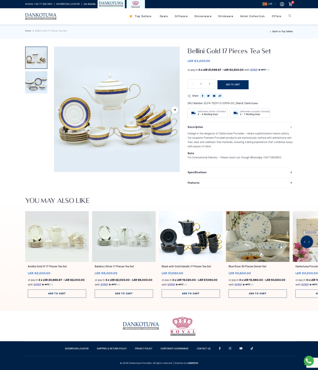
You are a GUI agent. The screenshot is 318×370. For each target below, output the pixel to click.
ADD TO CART (233, 84)
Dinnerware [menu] (203, 16)
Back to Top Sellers (282, 31)
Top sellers (143, 16)
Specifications (197, 172)
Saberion (192, 363)
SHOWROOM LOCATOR (68, 4)
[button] (174, 109)
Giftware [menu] (181, 16)
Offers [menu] (277, 16)
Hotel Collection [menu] (252, 16)
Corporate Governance (174, 348)
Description (195, 127)
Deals (164, 16)
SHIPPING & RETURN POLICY (112, 348)
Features (194, 183)
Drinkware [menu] (226, 16)
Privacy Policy (143, 348)
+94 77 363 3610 (43, 4)
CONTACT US (204, 348)
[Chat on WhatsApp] (309, 361)
